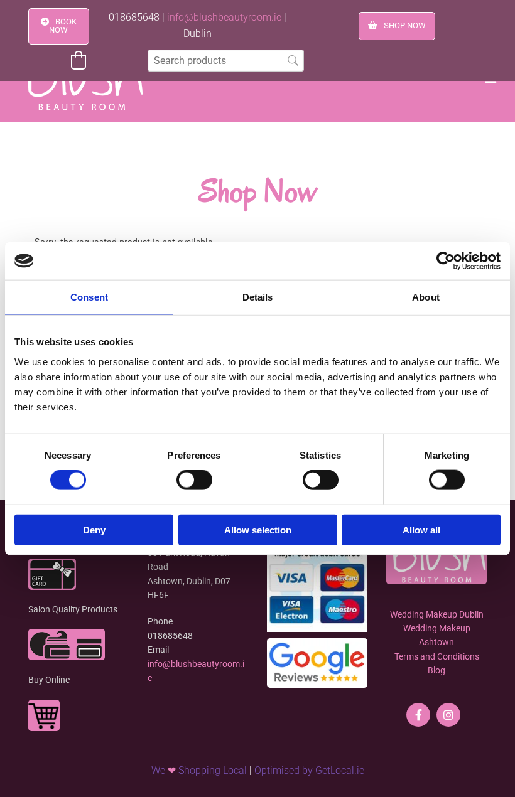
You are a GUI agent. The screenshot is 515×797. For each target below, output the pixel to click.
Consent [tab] (89, 297)
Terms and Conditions (436, 656)
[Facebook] (418, 714)
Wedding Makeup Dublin (437, 614)
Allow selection (257, 529)
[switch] (194, 480)
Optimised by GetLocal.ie (309, 770)
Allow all (421, 529)
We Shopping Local (199, 770)
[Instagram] (448, 714)
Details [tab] (257, 297)
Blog (436, 670)
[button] (58, 26)
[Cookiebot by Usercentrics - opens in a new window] (446, 261)
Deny (94, 529)
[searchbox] (226, 61)
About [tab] (426, 297)
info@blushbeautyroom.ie (224, 17)
